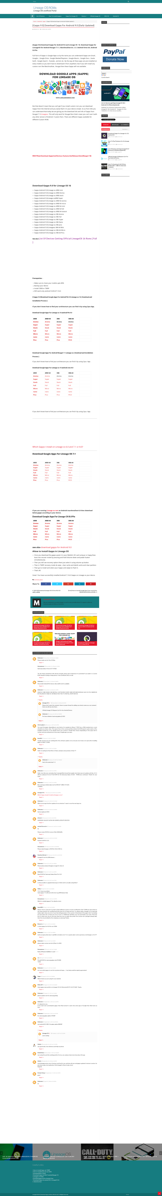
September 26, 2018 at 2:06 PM (50, 1061)
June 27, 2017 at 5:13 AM (50, 968)
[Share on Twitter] (57, 584)
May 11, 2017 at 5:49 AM (49, 924)
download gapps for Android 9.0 (56, 547)
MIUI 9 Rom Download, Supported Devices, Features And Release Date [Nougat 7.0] (61, 156)
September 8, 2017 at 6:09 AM (51, 1022)
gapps (44, 21)
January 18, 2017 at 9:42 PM (51, 809)
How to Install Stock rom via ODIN (42, 1171)
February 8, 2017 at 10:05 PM (52, 846)
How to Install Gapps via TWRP (41, 1170)
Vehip (39, 888)
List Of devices (41, 16)
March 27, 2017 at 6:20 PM (50, 872)
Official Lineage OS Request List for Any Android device (118, 157)
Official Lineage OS (95, 16)
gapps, (49, 29)
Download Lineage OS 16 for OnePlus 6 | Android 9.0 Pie (42, 643)
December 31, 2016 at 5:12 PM (51, 690)
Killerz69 (40, 984)
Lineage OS (45, 703)
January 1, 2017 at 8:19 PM (53, 725)
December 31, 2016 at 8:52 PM (59, 703)
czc (38, 957)
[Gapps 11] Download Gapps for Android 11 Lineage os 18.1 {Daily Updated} (64, 643)
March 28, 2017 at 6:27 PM (50, 880)
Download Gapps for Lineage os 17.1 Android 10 (86, 643)
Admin (39, 1044)
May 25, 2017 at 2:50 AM (50, 941)
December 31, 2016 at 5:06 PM (51, 681)
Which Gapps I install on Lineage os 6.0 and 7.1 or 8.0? (57, 446)
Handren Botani (42, 855)
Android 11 (116, 16)
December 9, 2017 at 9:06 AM (52, 1052)
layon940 (40, 907)
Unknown (40, 658)
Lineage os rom (52, 510)
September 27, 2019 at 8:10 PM (53, 1073)
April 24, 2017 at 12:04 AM (48, 888)
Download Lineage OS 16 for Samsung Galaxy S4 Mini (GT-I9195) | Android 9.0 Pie (42, 627)
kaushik (40, 738)
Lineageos (44, 114)
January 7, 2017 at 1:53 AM (51, 782)
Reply (40, 662)
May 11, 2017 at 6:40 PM (50, 932)
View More (124, 129)
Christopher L (41, 725)
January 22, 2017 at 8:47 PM (50, 818)
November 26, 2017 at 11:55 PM (50, 1044)
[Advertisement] (64, 37)
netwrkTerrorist (42, 826)
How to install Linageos (55, 16)
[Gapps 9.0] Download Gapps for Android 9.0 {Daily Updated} (63, 25)
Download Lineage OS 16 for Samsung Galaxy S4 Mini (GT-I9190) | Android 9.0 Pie (64, 627)
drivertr (40, 818)
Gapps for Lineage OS (71, 16)
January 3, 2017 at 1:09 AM (50, 738)
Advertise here (37, 1181)
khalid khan (41, 1052)
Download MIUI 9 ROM (39, 1173)
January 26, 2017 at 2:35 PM (51, 838)
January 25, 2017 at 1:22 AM (55, 826)
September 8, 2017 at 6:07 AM (51, 1013)
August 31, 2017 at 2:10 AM (51, 993)
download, (44, 29)
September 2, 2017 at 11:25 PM (51, 1001)
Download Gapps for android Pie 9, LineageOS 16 (46, 1180)
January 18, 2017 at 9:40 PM (55, 714)
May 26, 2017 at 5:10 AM (51, 949)
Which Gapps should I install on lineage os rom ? (50, 795)
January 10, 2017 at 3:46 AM (55, 760)
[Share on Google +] (68, 584)
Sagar (39, 976)
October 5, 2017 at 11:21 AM (58, 1033)
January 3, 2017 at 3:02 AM (51, 748)
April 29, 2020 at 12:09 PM (50, 1081)
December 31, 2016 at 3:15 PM (53, 666)
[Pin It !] (91, 584)
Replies (41, 700)
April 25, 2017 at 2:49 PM (51, 899)
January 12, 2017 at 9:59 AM (51, 801)
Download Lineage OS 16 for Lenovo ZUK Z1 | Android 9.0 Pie (86, 627)
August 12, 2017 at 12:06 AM (50, 984)
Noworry (40, 924)
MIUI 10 (106, 16)
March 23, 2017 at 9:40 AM (51, 863)
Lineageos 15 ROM (38, 1176)
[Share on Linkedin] (80, 584)
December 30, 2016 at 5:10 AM (51, 658)
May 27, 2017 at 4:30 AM (46, 957)
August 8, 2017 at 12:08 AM (49, 976)
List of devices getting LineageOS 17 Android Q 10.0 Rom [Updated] (118, 149)
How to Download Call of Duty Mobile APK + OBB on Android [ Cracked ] (117, 165)
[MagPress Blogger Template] (44, 8)
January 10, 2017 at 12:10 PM (54, 792)
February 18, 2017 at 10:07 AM (55, 855)
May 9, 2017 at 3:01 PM (49, 907)
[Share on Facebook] (46, 584)
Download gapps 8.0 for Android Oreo (43, 1178)
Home (34, 1)
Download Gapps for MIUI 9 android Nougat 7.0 (45, 1175)
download (39, 21)
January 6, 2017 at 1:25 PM (50, 770)
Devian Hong (41, 1073)
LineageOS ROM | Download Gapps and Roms (42, 1194)
